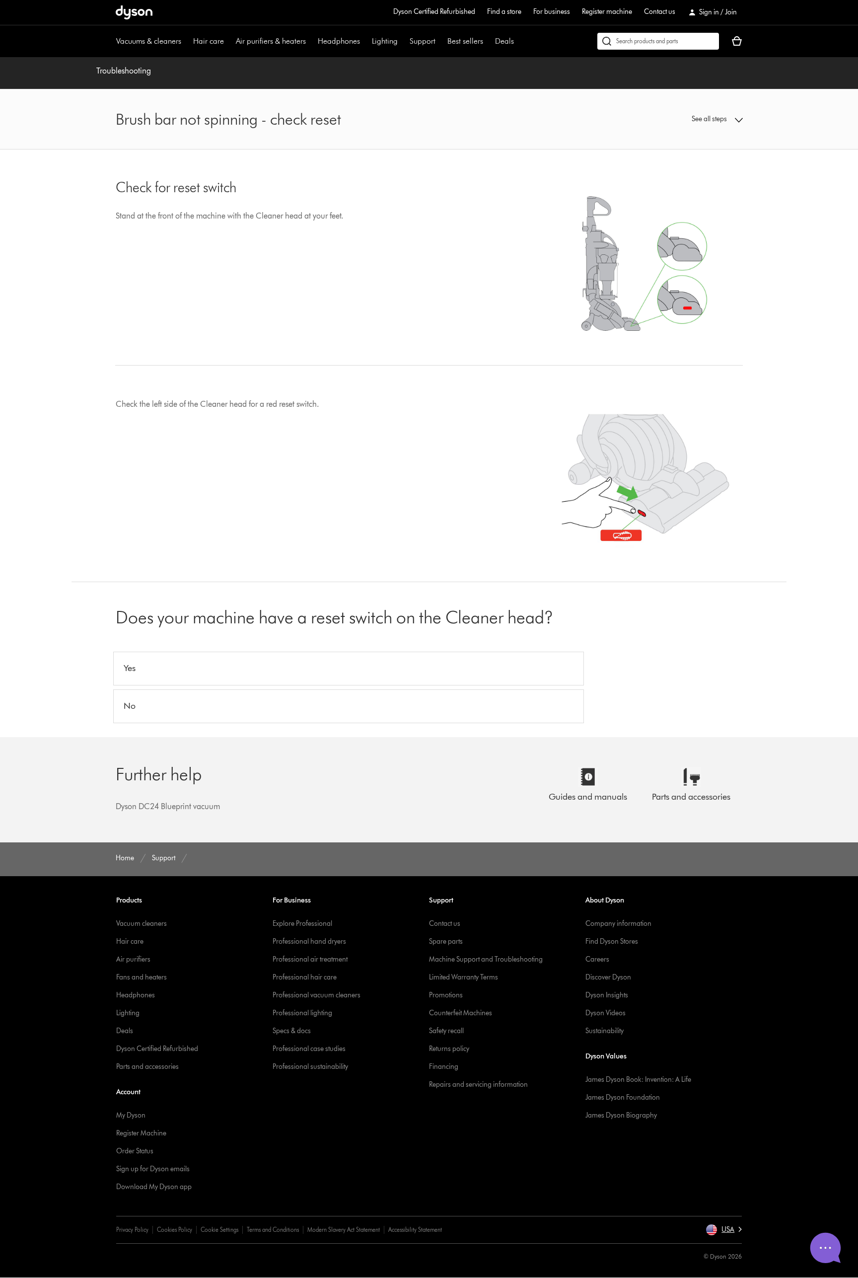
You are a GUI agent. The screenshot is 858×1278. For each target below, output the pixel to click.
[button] (670, 119)
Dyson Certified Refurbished (434, 11)
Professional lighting (302, 1013)
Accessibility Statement (415, 1229)
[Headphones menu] (365, 41)
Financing (443, 1066)
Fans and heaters (141, 977)
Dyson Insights (606, 995)
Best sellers (465, 41)
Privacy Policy (132, 1229)
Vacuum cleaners (141, 923)
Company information (618, 923)
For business (551, 11)
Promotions (446, 995)
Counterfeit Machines (460, 1013)
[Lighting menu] (403, 41)
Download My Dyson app (154, 1187)
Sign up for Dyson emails (153, 1169)
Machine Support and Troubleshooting (486, 959)
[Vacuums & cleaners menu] (186, 41)
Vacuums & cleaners (148, 41)
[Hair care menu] (229, 41)
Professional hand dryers (309, 941)
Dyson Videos (605, 1013)
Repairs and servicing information (478, 1084)
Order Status (134, 1151)
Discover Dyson (608, 977)
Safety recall (446, 1031)
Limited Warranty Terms (463, 977)
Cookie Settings (219, 1229)
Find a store (504, 11)
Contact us (659, 11)
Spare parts (446, 941)
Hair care (208, 41)
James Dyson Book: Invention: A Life (638, 1079)
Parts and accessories (147, 1066)
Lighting (385, 41)
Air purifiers (133, 959)
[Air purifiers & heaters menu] (311, 41)
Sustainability (604, 1031)
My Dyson (130, 1115)
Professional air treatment (310, 959)
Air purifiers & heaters (271, 41)
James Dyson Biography (621, 1115)
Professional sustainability (310, 1066)
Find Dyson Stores (611, 941)
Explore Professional (302, 923)
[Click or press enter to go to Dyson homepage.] (134, 12)
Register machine (607, 11)
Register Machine (141, 1133)
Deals (504, 41)
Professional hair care (305, 977)
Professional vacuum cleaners (316, 995)
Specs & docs (292, 1031)
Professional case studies (309, 1049)
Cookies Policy (174, 1229)
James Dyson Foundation (622, 1097)
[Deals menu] (519, 41)
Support (422, 41)
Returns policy (449, 1049)
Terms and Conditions (273, 1229)
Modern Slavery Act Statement (343, 1229)
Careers (597, 959)
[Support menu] (440, 41)
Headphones (339, 41)
